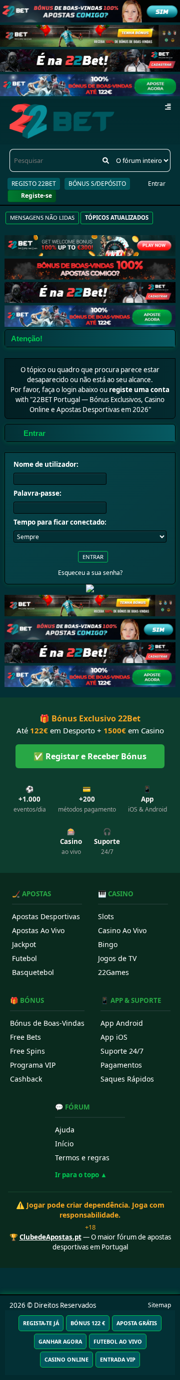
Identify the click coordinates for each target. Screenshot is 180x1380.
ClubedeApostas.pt (51, 1237)
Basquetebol (33, 972)
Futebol (24, 958)
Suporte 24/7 (122, 1051)
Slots (106, 916)
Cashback (26, 1079)
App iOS (114, 1037)
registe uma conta (139, 389)
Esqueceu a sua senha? (90, 572)
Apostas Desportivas (46, 916)
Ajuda (64, 1129)
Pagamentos (121, 1065)
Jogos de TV (117, 958)
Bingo (108, 944)
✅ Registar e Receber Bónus (90, 756)
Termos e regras (82, 1157)
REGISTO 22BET (34, 183)
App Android (121, 1023)
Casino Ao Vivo (122, 930)
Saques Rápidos (127, 1079)
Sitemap (159, 1305)
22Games (113, 972)
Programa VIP (33, 1065)
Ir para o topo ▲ (81, 1174)
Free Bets (25, 1037)
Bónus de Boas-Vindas (47, 1023)
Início (64, 1143)
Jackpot (24, 944)
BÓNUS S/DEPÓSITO (97, 183)
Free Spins (27, 1051)
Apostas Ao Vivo (38, 930)
